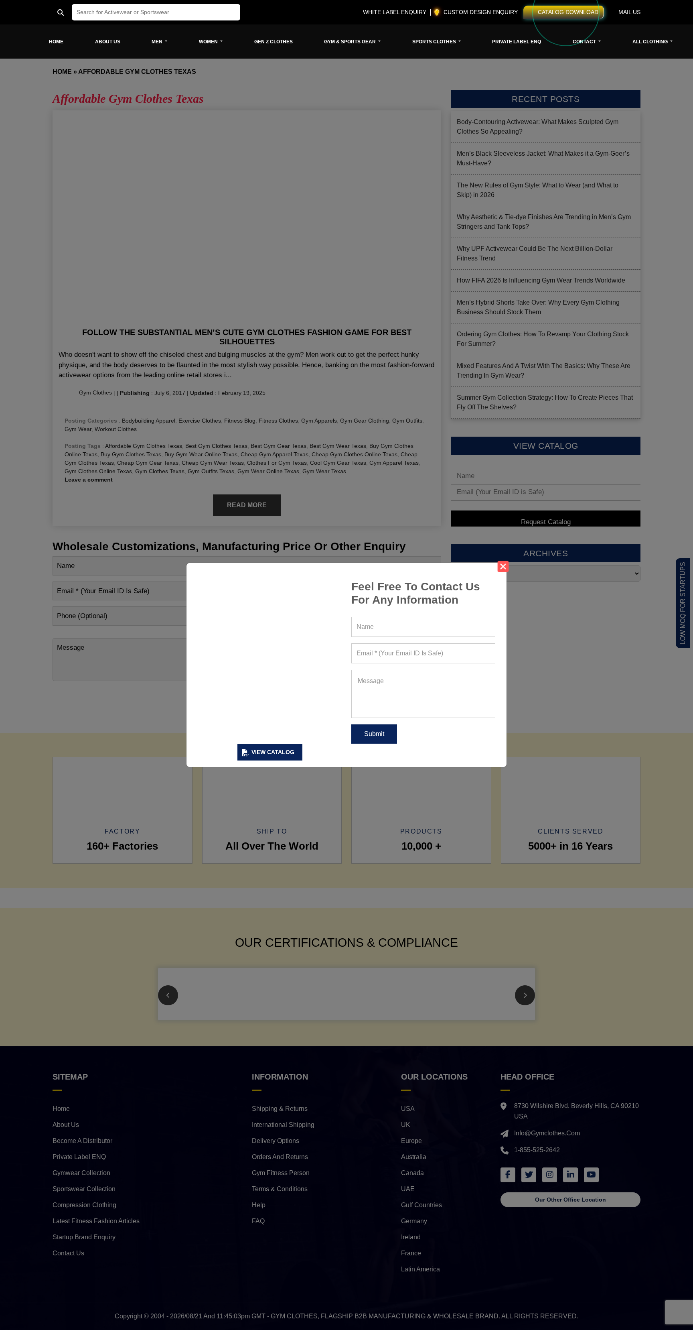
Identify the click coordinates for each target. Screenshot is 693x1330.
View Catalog (272, 752)
